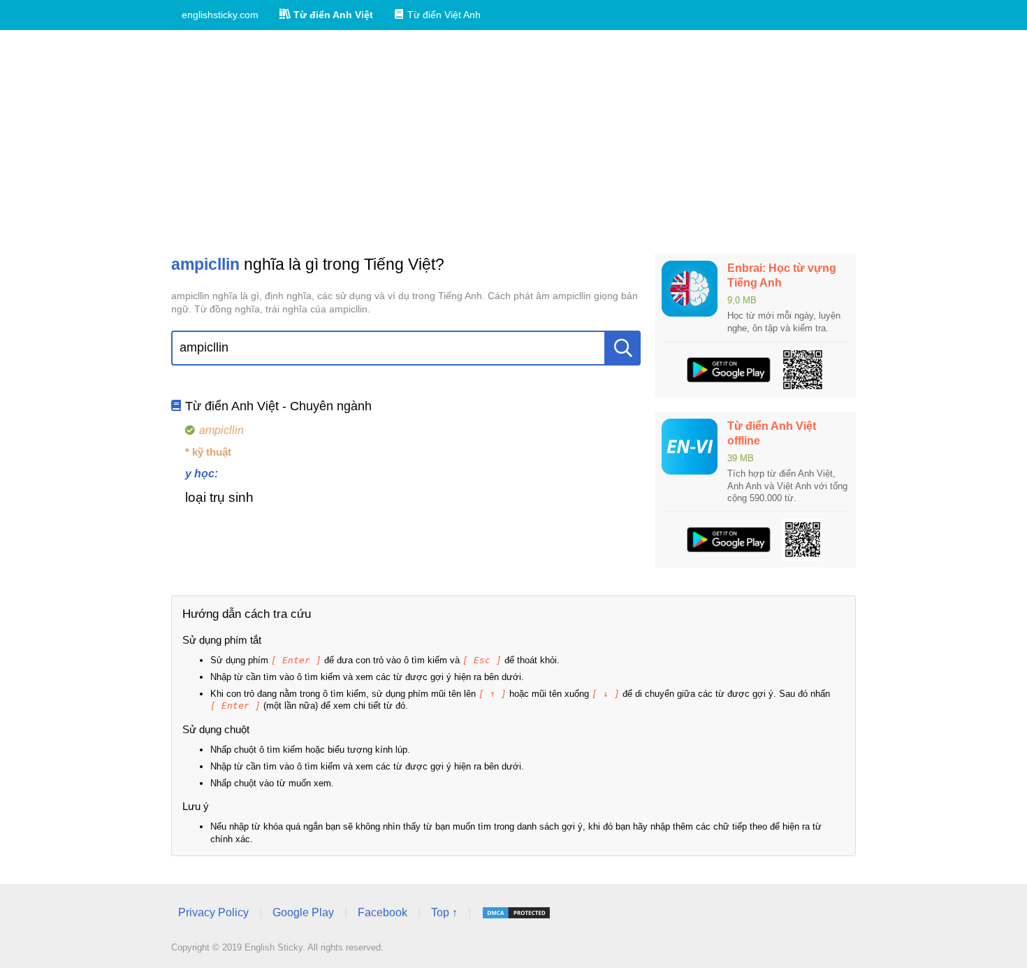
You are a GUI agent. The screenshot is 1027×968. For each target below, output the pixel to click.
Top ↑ (444, 912)
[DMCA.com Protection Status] (516, 913)
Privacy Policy (213, 912)
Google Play (303, 912)
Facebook (382, 912)
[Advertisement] (513, 142)
